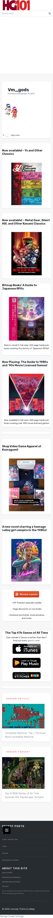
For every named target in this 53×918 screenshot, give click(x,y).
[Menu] (7, 830)
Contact (5, 886)
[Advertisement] (26, 45)
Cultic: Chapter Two (10, 839)
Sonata (5, 853)
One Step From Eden (10, 860)
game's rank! (34, 640)
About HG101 (7, 873)
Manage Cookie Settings (12, 916)
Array (31, 909)
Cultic (4, 846)
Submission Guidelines (11, 877)
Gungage (6, 832)
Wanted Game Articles (11, 882)
